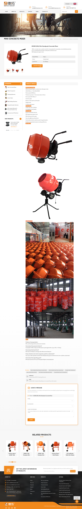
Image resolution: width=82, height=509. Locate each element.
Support (30, 11)
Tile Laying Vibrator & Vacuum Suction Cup (12, 109)
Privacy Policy (74, 506)
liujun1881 (11, 489)
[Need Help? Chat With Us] (76, 501)
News (37, 11)
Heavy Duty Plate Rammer (64, 483)
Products (22, 11)
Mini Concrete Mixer (57, 39)
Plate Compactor (11, 90)
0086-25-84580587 (12, 480)
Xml (70, 506)
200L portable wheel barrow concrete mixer (39, 370)
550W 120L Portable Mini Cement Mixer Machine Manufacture (12, 454)
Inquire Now (36, 65)
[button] (20, 119)
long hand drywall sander (64, 488)
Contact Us (45, 11)
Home (6, 11)
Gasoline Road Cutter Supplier (65, 485)
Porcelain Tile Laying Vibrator (64, 492)
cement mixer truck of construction (60, 372)
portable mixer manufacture (70, 370)
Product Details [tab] (31, 83)
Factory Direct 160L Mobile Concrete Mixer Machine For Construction (41, 454)
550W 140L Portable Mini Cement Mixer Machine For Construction (26, 454)
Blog (31, 493)
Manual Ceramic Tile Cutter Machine (66, 494)
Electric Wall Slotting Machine (64, 496)
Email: (28, 398)
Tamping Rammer (11, 94)
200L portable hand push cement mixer (56, 370)
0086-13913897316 (71, 8)
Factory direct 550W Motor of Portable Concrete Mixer (15, 123)
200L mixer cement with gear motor (45, 372)
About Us (14, 11)
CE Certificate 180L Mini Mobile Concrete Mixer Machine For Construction (55, 454)
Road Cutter (10, 98)
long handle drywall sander (64, 490)
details (11, 456)
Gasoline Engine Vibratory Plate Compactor (65, 481)
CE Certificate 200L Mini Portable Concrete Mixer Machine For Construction (70, 454)
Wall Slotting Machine (12, 101)
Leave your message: (32, 409)
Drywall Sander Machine (13, 105)
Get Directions (10, 495)
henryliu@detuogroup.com (54, 8)
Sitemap (67, 506)
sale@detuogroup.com (37, 8)
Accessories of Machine (13, 113)
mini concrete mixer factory (32, 372)
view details (13, 126)
